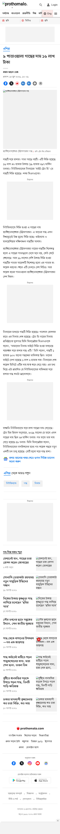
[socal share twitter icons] (12, 85)
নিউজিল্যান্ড (11, 483)
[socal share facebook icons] (6, 85)
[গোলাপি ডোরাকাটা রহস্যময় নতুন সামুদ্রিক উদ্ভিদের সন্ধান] (46, 584)
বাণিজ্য (42, 13)
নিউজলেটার (41, 799)
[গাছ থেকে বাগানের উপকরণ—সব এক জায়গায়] (46, 644)
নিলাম (37, 483)
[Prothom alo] (15, 5)
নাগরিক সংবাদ (15, 735)
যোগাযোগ (27, 799)
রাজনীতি (26, 13)
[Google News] (46, 764)
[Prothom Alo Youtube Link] (39, 764)
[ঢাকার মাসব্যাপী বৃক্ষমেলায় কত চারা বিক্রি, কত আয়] (46, 705)
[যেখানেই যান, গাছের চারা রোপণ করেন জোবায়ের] (46, 564)
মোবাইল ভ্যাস (32, 747)
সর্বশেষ (5, 13)
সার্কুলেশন (43, 793)
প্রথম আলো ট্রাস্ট (13, 741)
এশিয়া (6, 49)
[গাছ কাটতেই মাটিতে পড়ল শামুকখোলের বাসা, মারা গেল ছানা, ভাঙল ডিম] (46, 664)
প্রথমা (21, 747)
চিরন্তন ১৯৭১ (36, 741)
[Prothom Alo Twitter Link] (23, 764)
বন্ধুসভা (25, 741)
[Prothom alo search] (41, 5)
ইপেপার (48, 741)
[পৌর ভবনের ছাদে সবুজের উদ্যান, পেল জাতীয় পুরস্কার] (46, 625)
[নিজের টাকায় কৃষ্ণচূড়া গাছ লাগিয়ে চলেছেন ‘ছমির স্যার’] (46, 605)
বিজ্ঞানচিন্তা (44, 735)
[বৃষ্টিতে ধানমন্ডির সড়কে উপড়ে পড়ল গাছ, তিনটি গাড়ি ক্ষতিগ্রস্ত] (46, 685)
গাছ (25, 483)
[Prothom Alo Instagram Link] (31, 764)
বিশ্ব (34, 13)
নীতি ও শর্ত (13, 799)
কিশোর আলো (30, 735)
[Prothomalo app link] (19, 781)
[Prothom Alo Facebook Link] (15, 764)
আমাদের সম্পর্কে (15, 793)
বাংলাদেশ (15, 13)
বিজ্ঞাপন (30, 793)
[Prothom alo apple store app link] (41, 781)
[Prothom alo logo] (30, 729)
